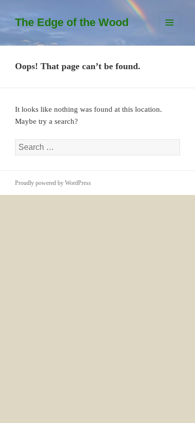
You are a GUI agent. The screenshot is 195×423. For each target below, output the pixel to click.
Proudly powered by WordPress (53, 182)
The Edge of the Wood (71, 22)
